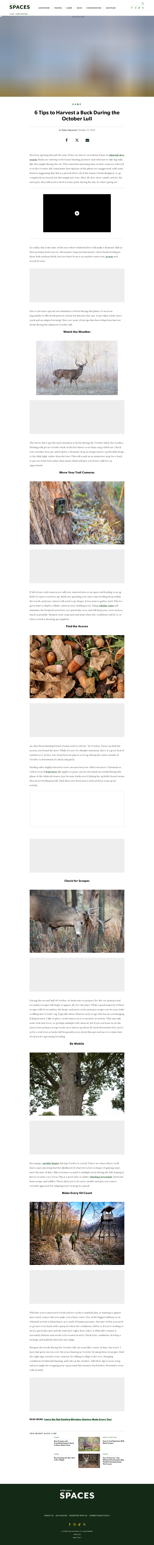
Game (69, 8)
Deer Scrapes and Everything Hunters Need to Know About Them (64, 1443)
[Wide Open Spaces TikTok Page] (139, 7)
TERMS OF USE (77, 1534)
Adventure (44, 8)
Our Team (111, 8)
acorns (109, 256)
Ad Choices (61, 1515)
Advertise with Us (78, 1515)
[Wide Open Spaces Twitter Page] (143, 7)
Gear (79, 8)
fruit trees (51, 772)
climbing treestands (101, 1177)
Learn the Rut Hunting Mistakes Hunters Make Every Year (78, 1419)
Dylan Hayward (69, 130)
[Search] (142, 3)
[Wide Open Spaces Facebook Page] (131, 7)
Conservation (93, 8)
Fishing (58, 8)
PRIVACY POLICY (77, 1537)
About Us (49, 1515)
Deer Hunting (22, 14)
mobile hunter (51, 1163)
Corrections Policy (99, 1515)
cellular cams (106, 606)
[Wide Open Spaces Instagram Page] (135, 7)
